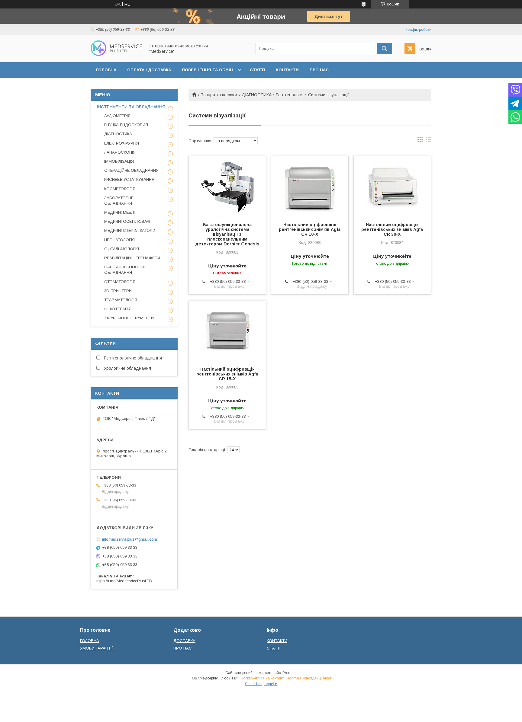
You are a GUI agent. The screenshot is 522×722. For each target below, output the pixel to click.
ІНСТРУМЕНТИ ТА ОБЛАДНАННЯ (131, 106)
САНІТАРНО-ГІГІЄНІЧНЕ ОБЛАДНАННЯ (126, 270)
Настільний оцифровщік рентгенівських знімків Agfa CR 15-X (227, 374)
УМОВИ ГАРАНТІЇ (96, 648)
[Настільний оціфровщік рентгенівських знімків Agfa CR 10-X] (309, 186)
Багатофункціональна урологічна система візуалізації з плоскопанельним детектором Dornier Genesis (227, 234)
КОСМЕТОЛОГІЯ (119, 189)
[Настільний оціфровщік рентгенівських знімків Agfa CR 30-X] (392, 186)
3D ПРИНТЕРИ (118, 291)
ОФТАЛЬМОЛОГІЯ (121, 249)
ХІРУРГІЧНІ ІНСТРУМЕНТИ (129, 318)
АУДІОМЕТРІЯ (117, 115)
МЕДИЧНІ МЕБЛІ (119, 212)
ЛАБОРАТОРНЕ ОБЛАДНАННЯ (119, 201)
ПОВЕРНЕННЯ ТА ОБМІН (207, 70)
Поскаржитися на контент (262, 678)
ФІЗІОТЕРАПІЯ (117, 309)
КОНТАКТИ (287, 70)
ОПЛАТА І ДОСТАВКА (149, 70)
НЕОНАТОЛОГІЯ (119, 240)
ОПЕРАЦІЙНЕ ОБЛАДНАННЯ (131, 170)
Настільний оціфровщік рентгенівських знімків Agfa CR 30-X (392, 229)
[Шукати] (384, 48)
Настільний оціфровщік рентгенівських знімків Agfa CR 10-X (309, 229)
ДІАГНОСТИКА (257, 94)
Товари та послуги (219, 94)
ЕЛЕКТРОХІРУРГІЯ (121, 143)
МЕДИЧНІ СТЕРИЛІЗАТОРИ (129, 230)
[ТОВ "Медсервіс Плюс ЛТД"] (116, 54)
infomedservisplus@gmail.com (129, 539)
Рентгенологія (290, 94)
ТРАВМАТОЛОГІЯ (120, 300)
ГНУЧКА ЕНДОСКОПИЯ (126, 125)
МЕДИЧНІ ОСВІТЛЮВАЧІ (127, 221)
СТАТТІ (257, 70)
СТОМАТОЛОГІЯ (119, 282)
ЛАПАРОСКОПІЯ (120, 152)
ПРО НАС (319, 70)
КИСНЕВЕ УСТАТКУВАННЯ (129, 179)
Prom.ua (289, 673)
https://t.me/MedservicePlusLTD (124, 581)
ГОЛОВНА (106, 70)
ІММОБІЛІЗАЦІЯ (119, 161)
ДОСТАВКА (184, 640)
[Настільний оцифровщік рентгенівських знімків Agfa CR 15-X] (227, 331)
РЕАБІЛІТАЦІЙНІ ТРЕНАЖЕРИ (132, 258)
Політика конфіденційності (309, 678)
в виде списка (428, 141)
